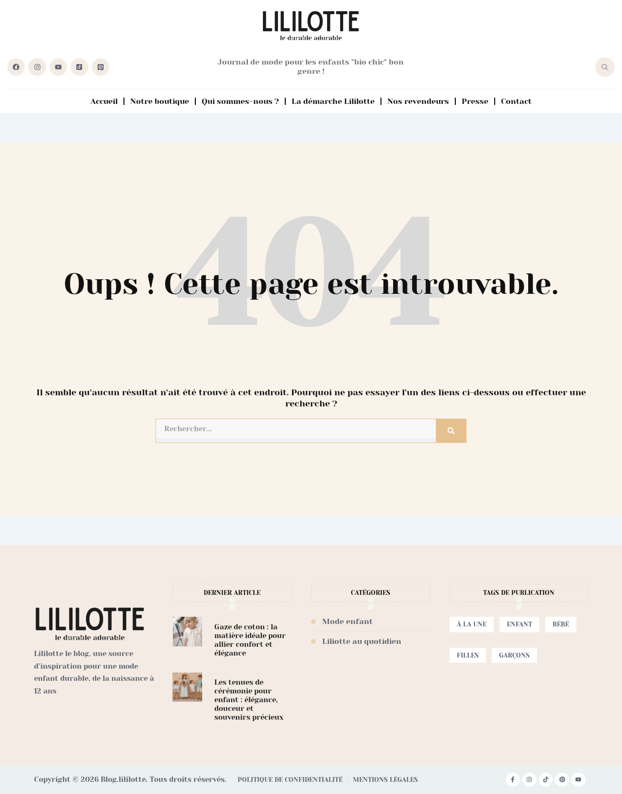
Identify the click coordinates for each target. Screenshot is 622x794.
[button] (471, 624)
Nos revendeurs (418, 101)
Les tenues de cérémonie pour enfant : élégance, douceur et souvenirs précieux (248, 700)
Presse (475, 101)
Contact (516, 101)
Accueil (104, 101)
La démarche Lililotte (333, 101)
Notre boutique (159, 101)
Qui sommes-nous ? (240, 101)
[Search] (451, 430)
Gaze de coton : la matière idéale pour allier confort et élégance (250, 640)
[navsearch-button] (605, 67)
